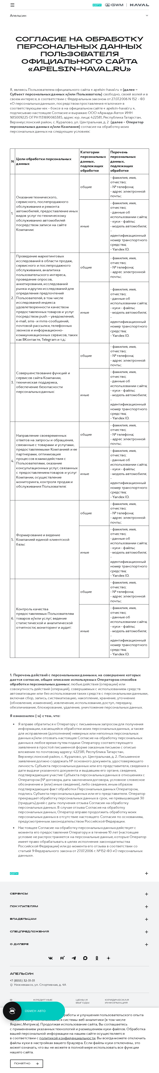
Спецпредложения (29, 932)
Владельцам (23, 919)
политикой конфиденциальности (67, 1038)
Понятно (22, 1064)
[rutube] (62, 958)
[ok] (97, 958)
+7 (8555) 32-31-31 (22, 981)
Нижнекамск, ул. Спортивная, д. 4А (40, 985)
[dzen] (108, 958)
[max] (85, 958)
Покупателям (24, 906)
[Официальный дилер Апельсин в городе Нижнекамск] (127, 5)
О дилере (19, 944)
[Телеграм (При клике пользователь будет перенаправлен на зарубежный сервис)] (74, 958)
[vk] (50, 958)
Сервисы (19, 894)
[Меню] (12, 4)
